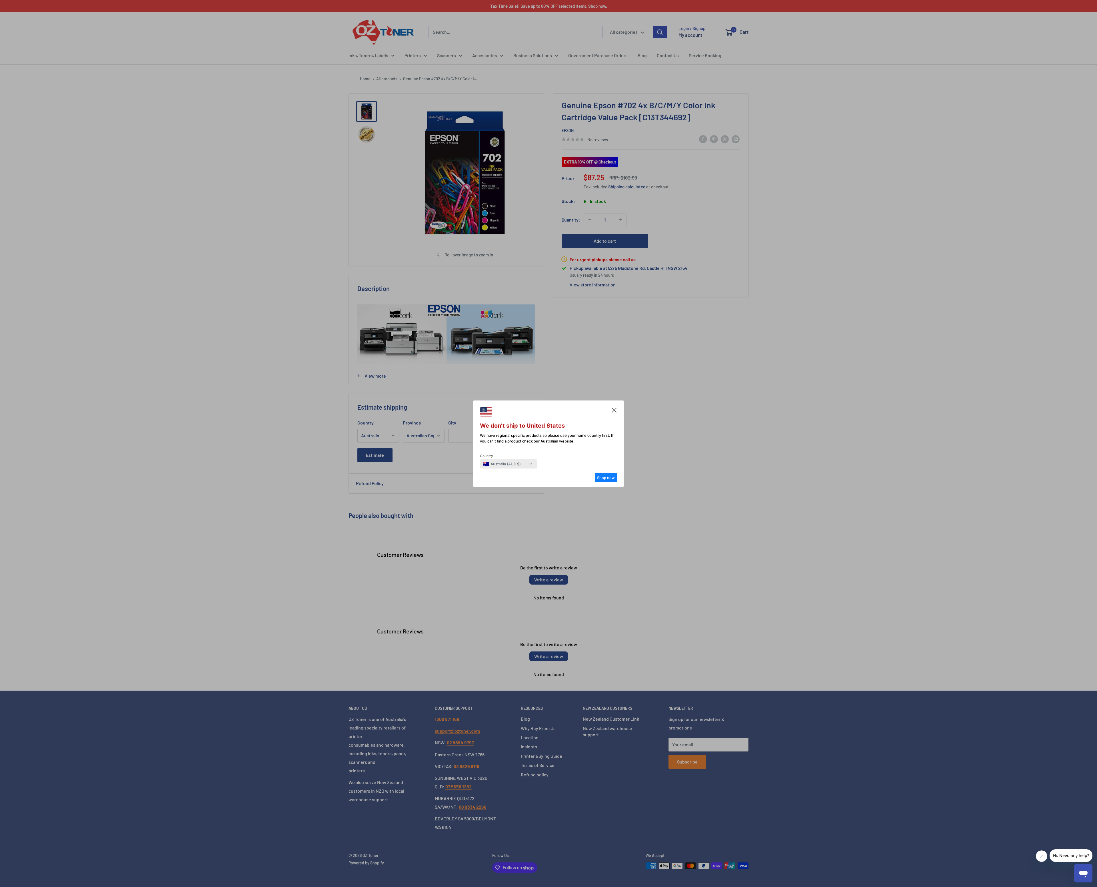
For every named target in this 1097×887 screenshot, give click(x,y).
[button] (614, 411)
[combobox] (502, 464)
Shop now (606, 477)
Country (486, 456)
